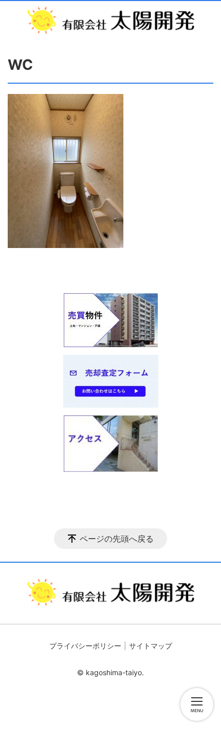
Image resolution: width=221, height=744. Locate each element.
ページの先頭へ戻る (117, 538)
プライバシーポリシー (85, 645)
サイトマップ (150, 645)
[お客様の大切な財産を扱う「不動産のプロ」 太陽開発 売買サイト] (110, 20)
